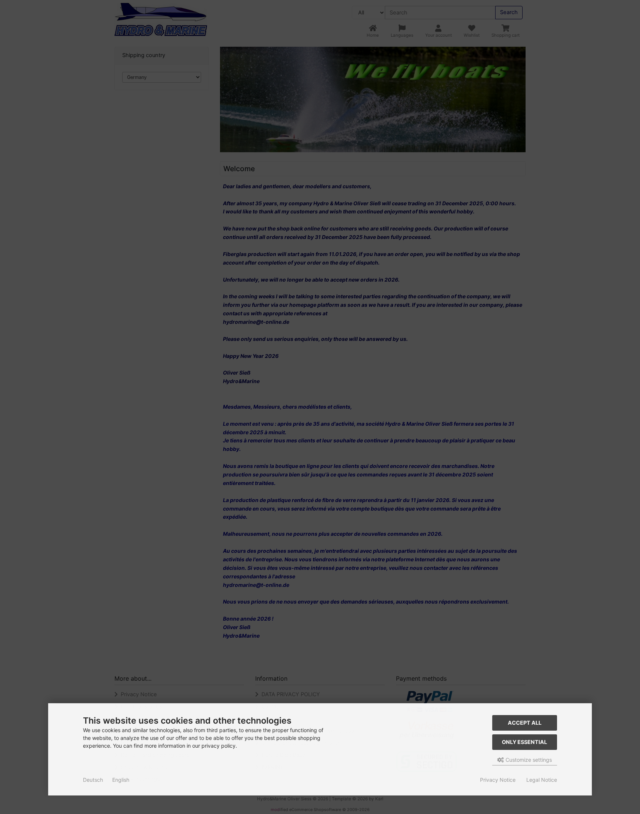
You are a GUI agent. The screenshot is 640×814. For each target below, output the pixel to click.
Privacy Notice (498, 780)
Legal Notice (541, 780)
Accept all (524, 723)
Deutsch (93, 780)
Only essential (524, 742)
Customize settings (528, 760)
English (120, 780)
